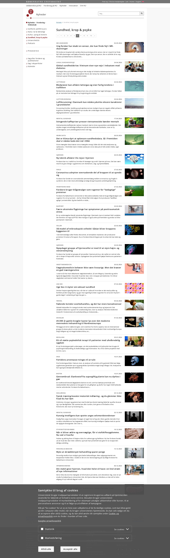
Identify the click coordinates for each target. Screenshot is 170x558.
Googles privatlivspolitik (49, 521)
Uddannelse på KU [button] (33, 5)
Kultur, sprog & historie (37, 35)
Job (127, 2)
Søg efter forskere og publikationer (36, 59)
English (138, 2)
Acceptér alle (70, 549)
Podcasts (31, 43)
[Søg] (142, 14)
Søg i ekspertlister (35, 63)
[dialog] (85, 521)
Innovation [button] (73, 5)
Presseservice (33, 51)
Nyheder (59, 22)
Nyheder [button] (63, 5)
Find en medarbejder (116, 2)
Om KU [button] (83, 5)
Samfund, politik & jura (37, 29)
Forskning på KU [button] (50, 5)
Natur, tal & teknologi (36, 32)
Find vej (105, 2)
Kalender (31, 66)
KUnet (132, 2)
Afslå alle (46, 549)
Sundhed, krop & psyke (37, 37)
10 (91, 36)
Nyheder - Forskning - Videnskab (37, 23)
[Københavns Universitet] (30, 14)
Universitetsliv (33, 40)
